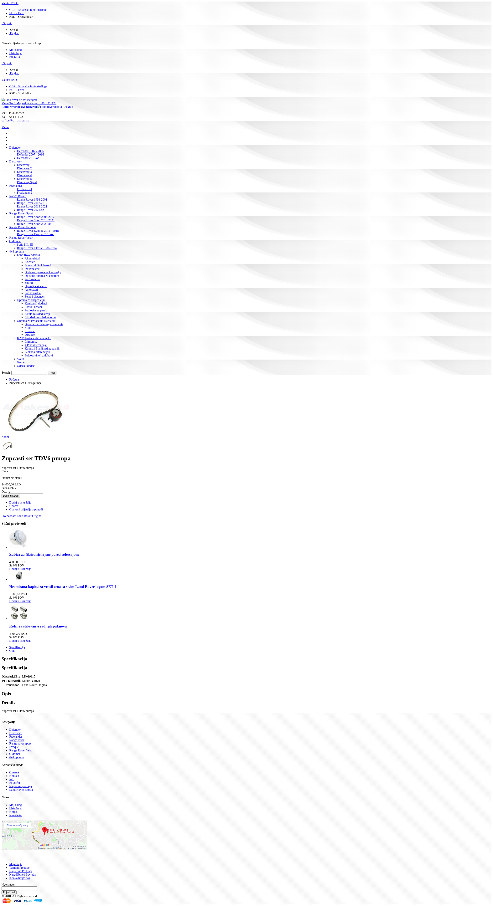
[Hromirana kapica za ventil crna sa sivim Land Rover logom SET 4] (19, 579)
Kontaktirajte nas (19, 878)
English (14, 33)
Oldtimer (14, 753)
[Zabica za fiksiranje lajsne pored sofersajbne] (19, 547)
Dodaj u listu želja (20, 569)
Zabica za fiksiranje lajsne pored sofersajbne (44, 554)
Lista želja (15, 53)
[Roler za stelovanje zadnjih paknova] (19, 618)
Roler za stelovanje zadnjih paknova (38, 626)
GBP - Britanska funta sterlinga (28, 9)
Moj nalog (15, 49)
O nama (14, 772)
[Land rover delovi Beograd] (20, 99)
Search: (6, 372)
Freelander (15, 736)
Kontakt (14, 775)
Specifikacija (17, 647)
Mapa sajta (15, 864)
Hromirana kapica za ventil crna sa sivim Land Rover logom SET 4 (62, 587)
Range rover (16, 740)
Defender (15, 729)
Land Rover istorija (21, 789)
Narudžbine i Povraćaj (22, 874)
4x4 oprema (16, 757)
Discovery (15, 733)
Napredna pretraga (20, 786)
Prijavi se (14, 56)
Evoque (14, 747)
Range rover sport (20, 743)
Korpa (13, 811)
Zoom (5, 436)
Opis (12, 650)
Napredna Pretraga (20, 871)
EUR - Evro (16, 13)
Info (11, 779)
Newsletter (15, 815)
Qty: (4, 491)
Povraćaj (14, 782)
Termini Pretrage (19, 867)
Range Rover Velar (21, 750)
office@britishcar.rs (15, 120)
